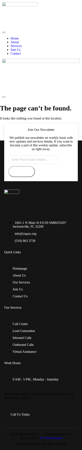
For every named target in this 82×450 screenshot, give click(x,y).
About (15, 42)
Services (16, 46)
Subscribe (21, 171)
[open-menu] (3, 32)
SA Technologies (51, 438)
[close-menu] (3, 97)
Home (15, 38)
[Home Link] (41, 62)
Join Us (16, 49)
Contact (16, 53)
